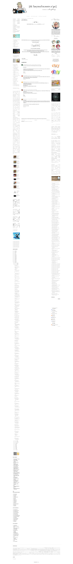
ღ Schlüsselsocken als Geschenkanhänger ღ (17, 277)
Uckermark (52, 173)
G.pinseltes (18, 26)
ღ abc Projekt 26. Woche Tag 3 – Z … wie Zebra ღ (16, 356)
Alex (19, 91)
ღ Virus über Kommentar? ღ (16, 265)
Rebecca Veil (58, 118)
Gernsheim (16, 107)
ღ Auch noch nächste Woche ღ (17, 298)
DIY (19, 97)
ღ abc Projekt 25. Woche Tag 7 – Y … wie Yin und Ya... (17, 381)
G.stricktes (15, 29)
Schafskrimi (59, 154)
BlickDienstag (34, 548)
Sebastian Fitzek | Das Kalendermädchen (55, 250)
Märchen (52, 138)
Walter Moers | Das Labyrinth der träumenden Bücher (55, 280)
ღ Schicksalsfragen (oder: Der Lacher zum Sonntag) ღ (16, 291)
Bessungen (18, 94)
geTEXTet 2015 (18, 220)
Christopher (14, 96)
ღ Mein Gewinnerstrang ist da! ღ (17, 384)
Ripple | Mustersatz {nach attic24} (16, 46)
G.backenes (14, 18)
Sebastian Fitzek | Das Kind (55, 251)
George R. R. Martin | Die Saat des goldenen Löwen (56, 203)
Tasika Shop (31, 553)
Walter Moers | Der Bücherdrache (54, 282)
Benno (28, 548)
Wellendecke (18, 143)
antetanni (53, 309)
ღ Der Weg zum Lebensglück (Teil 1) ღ (16, 404)
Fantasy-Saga (58, 143)
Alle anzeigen (59, 326)
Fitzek (13, 104)
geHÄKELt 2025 (57, 88)
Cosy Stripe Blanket (16, 69)
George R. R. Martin (54, 104)
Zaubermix (15, 145)
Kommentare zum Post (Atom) (28, 121)
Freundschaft (18, 106)
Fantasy (58, 136)
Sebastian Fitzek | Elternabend (56, 265)
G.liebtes (18, 23)
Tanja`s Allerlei (25, 75)
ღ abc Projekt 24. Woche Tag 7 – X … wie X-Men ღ (16, 439)
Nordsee (18, 125)
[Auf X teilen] (23, 58)
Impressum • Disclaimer (42, 16)
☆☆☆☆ (55, 124)
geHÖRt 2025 (55, 89)
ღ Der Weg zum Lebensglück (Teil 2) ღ (16, 394)
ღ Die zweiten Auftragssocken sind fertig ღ (16, 312)
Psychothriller (54, 152)
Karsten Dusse (55, 105)
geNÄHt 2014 (16, 223)
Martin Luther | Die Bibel (55, 221)
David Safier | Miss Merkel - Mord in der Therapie (55, 189)
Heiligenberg (18, 113)
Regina (24, 89)
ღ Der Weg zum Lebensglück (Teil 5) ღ (16, 370)
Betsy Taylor (53, 128)
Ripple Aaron (15, 82)
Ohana (14, 126)
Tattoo (17, 137)
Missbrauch (52, 171)
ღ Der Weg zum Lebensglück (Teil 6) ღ (16, 362)
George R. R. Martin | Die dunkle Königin (55, 198)
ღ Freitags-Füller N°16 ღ (16, 395)
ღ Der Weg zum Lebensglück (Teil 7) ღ (16, 354)
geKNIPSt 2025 (53, 90)
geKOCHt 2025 (58, 90)
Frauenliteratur (58, 144)
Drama (55, 136)
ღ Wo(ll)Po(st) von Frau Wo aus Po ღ (17, 368)
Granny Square (18, 109)
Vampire (55, 173)
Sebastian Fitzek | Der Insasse (56, 258)
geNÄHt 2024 (17, 203)
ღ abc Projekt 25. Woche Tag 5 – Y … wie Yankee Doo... (16, 399)
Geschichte (52, 167)
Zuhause (28, 16)
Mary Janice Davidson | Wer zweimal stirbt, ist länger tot (55, 234)
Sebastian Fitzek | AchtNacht (55, 244)
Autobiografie (58, 140)
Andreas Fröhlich (58, 112)
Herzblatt (17, 114)
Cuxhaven (17, 97)
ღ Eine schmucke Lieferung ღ (16, 280)
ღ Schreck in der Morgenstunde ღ (16, 285)
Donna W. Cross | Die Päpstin (56, 192)
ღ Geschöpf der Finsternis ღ (16, 340)
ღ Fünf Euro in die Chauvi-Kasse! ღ (16, 317)
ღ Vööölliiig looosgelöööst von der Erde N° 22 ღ (16, 294)
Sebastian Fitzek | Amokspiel (55, 245)
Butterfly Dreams (25, 64)
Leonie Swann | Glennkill (55, 220)
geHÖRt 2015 (15, 217)
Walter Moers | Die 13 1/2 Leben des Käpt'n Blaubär (56, 285)
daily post (14, 148)
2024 (14, 253)
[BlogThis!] (22, 58)
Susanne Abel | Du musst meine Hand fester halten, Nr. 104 (56, 273)
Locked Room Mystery (54, 148)
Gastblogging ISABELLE (34, 549)
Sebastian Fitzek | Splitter (55, 272)
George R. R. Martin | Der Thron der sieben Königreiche (56, 196)
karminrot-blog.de (54, 313)
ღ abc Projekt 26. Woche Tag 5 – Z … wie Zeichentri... (16, 338)
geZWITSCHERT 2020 (16, 241)
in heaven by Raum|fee (21, 554)
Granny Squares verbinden (16, 41)
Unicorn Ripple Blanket (16, 85)
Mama (15, 120)
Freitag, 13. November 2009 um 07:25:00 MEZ (31, 89)
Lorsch (13, 120)
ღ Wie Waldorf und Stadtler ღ (16, 307)
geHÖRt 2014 (17, 224)
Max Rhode (56, 107)
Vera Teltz (57, 121)
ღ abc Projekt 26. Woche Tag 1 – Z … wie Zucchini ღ (16, 374)
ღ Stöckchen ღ (16, 397)
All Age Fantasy (54, 140)
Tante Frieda (16, 136)
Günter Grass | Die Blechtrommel (54, 210)
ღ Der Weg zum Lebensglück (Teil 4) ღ (16, 379)
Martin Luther (53, 106)
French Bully (14, 106)
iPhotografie (15, 554)
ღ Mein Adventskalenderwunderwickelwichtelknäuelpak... (17, 324)
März (15, 448)
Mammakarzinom (14, 121)
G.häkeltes (18, 20)
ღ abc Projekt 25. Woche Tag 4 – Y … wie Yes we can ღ (16, 406)
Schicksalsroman (58, 155)
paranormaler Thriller (57, 161)
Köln (52, 170)
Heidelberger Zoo (15, 112)
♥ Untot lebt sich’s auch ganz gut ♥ (16, 376)
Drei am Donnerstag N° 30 (18, 179)
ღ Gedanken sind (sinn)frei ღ (16, 359)
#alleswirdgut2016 (15, 209)
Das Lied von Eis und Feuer (55, 129)
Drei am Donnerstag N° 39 (18, 195)
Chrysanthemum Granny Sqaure (16, 68)
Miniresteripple (15, 79)
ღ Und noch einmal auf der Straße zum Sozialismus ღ (17, 302)
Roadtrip (56, 153)
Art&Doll (19, 93)
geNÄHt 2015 (16, 218)
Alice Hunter (52, 103)
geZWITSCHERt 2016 (16, 244)
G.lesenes (14, 23)
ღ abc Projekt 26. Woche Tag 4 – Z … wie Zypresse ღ (17, 348)
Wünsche (19, 144)
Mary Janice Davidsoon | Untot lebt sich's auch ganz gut (56, 239)
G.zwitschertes (16, 31)
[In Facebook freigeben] (24, 58)
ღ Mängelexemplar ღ (17, 313)
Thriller (58, 138)
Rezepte (14, 32)
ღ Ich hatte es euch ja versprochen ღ (16, 316)
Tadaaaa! (14, 136)
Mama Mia (18, 120)
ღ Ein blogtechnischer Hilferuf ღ (16, 332)
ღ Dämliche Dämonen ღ (16, 289)
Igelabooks (53, 315)
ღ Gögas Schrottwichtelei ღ (16, 269)
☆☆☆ (53, 124)
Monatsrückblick (15, 124)
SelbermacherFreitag (17, 553)
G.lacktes (14, 22)
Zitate (16, 146)
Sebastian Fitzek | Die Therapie (56, 264)
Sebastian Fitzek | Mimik (55, 268)
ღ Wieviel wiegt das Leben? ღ (16, 412)
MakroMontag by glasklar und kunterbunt (48, 550)
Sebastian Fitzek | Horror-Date (56, 267)
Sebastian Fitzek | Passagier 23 (56, 270)
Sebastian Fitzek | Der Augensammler (55, 254)
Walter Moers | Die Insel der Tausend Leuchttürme (55, 287)
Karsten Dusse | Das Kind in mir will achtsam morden (56, 219)
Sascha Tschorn (55, 119)
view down (51, 554)
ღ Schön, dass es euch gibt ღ (16, 363)
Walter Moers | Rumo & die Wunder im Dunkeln (55, 294)
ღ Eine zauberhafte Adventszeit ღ (16, 287)
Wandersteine (14, 142)
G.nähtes (15, 26)
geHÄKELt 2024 (16, 199)
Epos (59, 141)
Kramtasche (18, 118)
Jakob (19, 115)
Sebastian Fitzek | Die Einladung (56, 263)
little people (27, 554)
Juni (15, 445)
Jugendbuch (52, 137)
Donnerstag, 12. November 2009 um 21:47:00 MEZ (33, 75)
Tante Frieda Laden (34, 16)
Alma (13, 92)
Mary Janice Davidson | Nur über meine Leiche (55, 227)
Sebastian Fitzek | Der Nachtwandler (55, 260)
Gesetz (55, 167)
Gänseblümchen (15, 110)
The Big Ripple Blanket (16, 84)
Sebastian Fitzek (55, 109)
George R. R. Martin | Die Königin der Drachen (55, 201)
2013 (14, 257)
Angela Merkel (56, 103)
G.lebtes (18, 22)
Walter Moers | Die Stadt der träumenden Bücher (55, 288)
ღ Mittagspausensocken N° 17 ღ (16, 389)
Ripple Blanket (15, 130)
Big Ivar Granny (15, 64)
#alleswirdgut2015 (15, 216)
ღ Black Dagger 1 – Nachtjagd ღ (16, 322)
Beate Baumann (57, 113)
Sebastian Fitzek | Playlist (55, 271)
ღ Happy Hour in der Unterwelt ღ (16, 420)
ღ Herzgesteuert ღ (16, 271)
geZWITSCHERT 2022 (16, 243)
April (15, 447)
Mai (15, 446)
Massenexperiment (58, 170)
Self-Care (19, 134)
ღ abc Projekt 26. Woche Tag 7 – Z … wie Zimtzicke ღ (17, 320)
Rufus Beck (52, 119)
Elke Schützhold (58, 115)
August (15, 443)
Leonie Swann (58, 105)
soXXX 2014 (16, 225)
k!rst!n (13, 150)
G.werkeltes (18, 30)
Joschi (57, 549)
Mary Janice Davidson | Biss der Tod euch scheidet (55, 222)
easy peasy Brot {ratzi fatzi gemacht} (16, 56)
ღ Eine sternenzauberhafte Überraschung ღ (17, 305)
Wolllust (14, 144)
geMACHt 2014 (15, 226)
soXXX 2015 (15, 221)
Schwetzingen (18, 132)
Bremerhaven (14, 95)
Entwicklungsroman (57, 141)
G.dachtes (18, 18)
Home (19, 114)
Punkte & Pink (54, 317)
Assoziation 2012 (16, 548)
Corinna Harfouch (56, 114)
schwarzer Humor (53, 162)
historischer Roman (57, 157)
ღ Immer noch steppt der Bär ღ (17, 346)
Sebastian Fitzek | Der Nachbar (56, 259)
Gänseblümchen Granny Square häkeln (17, 40)
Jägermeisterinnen (15, 117)
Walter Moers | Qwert (54, 293)
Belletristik (53, 134)
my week (53, 78)
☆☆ (51, 124)
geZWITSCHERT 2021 (16, 242)
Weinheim (14, 143)
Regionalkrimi (53, 153)
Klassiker (52, 147)
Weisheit (52, 174)
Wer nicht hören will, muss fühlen (18, 191)
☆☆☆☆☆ (58, 124)
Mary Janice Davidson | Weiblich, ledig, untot (55, 231)
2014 (14, 256)
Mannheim (14, 122)
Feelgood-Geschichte (53, 144)
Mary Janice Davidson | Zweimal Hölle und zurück (55, 235)
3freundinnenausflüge (15, 91)
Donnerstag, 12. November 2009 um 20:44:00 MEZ (34, 64)
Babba (16, 94)
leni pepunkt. (17, 150)
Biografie (52, 136)
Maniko (19, 121)
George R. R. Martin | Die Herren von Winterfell (55, 200)
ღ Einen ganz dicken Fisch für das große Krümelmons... (17, 296)
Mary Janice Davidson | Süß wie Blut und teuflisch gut (55, 229)
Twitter (16, 139)
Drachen (56, 165)
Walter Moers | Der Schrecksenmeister (54, 283)
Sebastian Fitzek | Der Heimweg (56, 257)
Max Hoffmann (56, 117)
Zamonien (55, 131)
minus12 (19, 151)
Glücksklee (14, 109)
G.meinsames (15, 25)
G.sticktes (14, 28)
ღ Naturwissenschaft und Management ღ (17, 428)
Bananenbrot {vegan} (16, 55)
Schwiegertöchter (15, 133)
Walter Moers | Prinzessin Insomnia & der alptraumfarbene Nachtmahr (56, 292)
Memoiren (59, 148)
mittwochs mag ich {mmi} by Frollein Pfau (39, 554)
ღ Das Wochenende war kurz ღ (16, 372)
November (15, 264)
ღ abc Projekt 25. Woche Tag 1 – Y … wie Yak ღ (16, 432)
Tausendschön (15, 138)
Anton (16, 93)
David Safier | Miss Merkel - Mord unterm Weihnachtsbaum (56, 191)
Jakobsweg (57, 169)
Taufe (19, 137)
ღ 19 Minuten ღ (16, 314)
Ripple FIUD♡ (15, 83)
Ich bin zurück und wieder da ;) (18, 183)
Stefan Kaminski (57, 120)
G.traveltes (14, 30)
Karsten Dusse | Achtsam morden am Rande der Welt (55, 213)
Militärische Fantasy (55, 149)
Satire (56, 154)
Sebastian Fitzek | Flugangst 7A (56, 266)
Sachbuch (57, 134)
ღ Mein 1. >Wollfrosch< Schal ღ (16, 435)
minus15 (30, 554)
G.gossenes (14, 20)
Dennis (16, 101)
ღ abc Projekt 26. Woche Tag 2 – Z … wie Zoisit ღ (16, 366)
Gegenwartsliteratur (53, 145)
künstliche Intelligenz (55, 174)
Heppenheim (14, 114)
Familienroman (53, 143)
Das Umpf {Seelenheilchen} (16, 99)
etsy (15, 149)
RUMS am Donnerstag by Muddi (46, 551)
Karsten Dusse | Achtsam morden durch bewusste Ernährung (55, 215)
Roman (55, 138)
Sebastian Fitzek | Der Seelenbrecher (55, 262)
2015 (14, 255)
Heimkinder (52, 168)
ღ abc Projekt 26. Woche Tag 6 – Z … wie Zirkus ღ (16, 327)
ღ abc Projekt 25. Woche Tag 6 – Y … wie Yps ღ (16, 391)
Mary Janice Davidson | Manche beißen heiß (55, 226)
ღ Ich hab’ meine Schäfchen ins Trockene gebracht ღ (17, 351)
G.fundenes (14, 19)
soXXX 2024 (18, 206)
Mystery (59, 137)
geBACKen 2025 (53, 88)
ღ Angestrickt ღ (16, 424)
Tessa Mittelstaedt (53, 121)
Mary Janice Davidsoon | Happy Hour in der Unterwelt (56, 237)
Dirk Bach (54, 115)
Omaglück (16, 126)
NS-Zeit (59, 171)
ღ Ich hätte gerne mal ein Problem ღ (17, 418)
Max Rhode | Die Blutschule (55, 240)
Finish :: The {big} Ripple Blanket (18, 175)
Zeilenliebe (18, 145)
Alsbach (16, 92)
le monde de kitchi (54, 311)
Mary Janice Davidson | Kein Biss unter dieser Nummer (55, 224)
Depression (18, 101)
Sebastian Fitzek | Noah (55, 269)
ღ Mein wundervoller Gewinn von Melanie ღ (16, 309)
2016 (14, 254)
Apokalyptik (59, 164)
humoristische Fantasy (54, 159)
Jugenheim (14, 116)
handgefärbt (18, 149)
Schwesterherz (14, 132)
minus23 (32, 554)
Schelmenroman (53, 155)
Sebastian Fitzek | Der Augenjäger (55, 253)
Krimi (56, 137)
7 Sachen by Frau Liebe (49, 547)
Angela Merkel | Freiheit (55, 186)
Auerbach (14, 94)
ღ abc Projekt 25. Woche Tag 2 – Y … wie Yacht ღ (16, 422)
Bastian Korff (52, 113)
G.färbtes (18, 19)
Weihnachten (18, 142)
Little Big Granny (16, 78)
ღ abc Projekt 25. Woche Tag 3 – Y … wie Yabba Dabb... (16, 415)
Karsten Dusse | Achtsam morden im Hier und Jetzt (55, 217)
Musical (16, 125)
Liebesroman (58, 147)
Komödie (55, 147)
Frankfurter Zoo (17, 105)
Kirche (59, 169)
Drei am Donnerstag (50, 548)
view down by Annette (55, 554)
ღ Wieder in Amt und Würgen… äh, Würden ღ (16, 268)
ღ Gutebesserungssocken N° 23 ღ (17, 273)
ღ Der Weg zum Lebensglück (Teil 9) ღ (16, 334)
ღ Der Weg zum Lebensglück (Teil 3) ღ (16, 386)
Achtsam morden (54, 126)
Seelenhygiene (15, 134)
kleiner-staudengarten (55, 324)
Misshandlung (56, 171)
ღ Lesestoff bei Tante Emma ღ (17, 283)
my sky (47, 554)
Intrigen (55, 169)
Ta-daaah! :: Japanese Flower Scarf (18, 171)
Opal (19, 126)
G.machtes (14, 24)
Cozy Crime (52, 141)
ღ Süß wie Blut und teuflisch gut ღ (16, 425)
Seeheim (19, 133)
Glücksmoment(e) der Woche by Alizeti (44, 549)
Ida (53, 549)
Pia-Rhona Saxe (55, 118)
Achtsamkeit (53, 164)
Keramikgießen (15, 118)
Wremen (16, 144)
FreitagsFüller (15, 549)
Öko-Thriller (57, 162)
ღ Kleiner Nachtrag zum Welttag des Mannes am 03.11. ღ (16, 410)
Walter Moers (53, 110)
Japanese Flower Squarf (17, 75)
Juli (14, 444)
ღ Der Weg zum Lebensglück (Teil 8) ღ (16, 344)
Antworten (24, 73)
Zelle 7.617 (14, 146)
